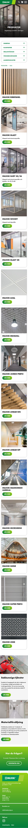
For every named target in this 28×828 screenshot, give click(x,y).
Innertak (6, 43)
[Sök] (19, 2)
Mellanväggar (8, 52)
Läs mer (7, 101)
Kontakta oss (14, 763)
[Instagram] (3, 820)
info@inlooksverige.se (7, 810)
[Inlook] (8, 2)
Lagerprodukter (9, 60)
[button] (25, 2)
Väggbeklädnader (10, 56)
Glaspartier (7, 47)
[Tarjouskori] (22, 2)
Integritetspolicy (6, 825)
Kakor (12, 825)
